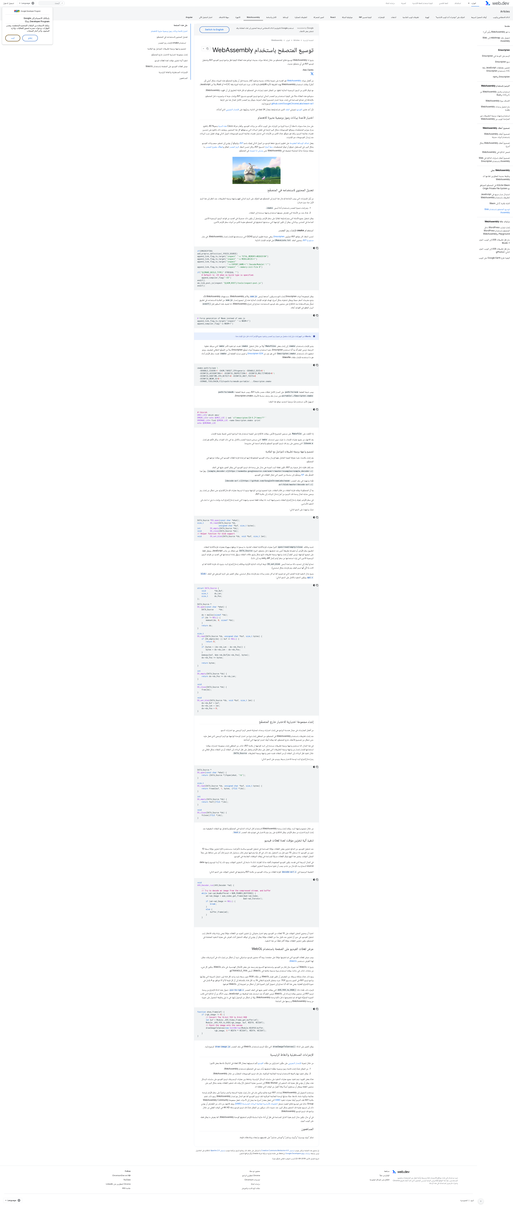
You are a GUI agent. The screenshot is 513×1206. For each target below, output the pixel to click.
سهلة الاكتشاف (224, 17)
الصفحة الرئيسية (308, 40)
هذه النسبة (222, 126)
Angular (189, 17)
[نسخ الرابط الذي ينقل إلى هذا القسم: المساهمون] (298, 1129)
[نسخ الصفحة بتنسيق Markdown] (207, 48)
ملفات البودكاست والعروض (251, 1188)
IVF (302, 475)
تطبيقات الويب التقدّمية (411, 17)
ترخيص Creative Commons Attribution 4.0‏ (277, 1150)
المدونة (403, 3)
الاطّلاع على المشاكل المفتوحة (379, 1179)
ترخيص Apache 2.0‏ (218, 1150)
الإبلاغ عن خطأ (384, 1175)
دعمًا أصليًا (269, 147)
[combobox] (51, 3)
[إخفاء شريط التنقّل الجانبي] (480, 1201)
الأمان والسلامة (271, 17)
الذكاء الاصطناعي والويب (501, 17)
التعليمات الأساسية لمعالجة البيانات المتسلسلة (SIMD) (256, 1103)
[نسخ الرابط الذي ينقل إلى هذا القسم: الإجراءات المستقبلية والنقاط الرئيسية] (267, 1054)
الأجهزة (237, 17)
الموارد (473, 3)
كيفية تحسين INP (365, 17)
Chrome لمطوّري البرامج (251, 1175)
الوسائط (285, 17)
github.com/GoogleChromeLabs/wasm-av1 (292, 103)
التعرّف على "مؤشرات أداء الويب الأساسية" (450, 17)
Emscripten (278, 236)
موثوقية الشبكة (347, 17)
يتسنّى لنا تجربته (256, 150)
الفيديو (299, 109)
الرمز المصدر (234, 147)
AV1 (241, 143)
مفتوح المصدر (211, 147)
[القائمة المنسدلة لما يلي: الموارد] (467, 3)
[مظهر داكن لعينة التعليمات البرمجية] (314, 248)
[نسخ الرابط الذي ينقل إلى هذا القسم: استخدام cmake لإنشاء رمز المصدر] (276, 230)
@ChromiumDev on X (121, 1175)
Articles (505, 11)
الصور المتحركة (319, 17)
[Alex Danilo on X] (312, 74)
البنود (472, 1200)
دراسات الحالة (390, 3)
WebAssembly (253, 17)
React (333, 17)
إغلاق (30, 38)
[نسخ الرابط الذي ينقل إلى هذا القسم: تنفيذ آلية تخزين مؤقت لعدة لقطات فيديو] (262, 840)
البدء (13, 38)
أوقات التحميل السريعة (479, 17)
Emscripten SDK (255, 353)
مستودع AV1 (308, 240)
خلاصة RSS (126, 1188)
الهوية (427, 17)
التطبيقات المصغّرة (301, 17)
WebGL (293, 961)
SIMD (277, 1100)
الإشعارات (381, 17)
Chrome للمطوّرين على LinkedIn (118, 1184)
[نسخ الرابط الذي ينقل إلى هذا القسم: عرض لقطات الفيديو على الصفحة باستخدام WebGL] (249, 949)
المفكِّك (220, 147)
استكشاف (457, 3)
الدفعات (393, 17)
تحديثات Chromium (252, 1179)
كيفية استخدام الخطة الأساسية (422, 3)
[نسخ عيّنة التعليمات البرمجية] (317, 248)
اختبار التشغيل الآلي (205, 17)
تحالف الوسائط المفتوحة (299, 143)
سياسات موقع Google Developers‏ (297, 1153)
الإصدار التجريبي (232, 109)
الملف (287, 109)
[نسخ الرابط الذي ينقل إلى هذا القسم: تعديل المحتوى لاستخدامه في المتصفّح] (265, 190)
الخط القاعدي (443, 3)
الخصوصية (464, 1200)
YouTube (127, 1179)
